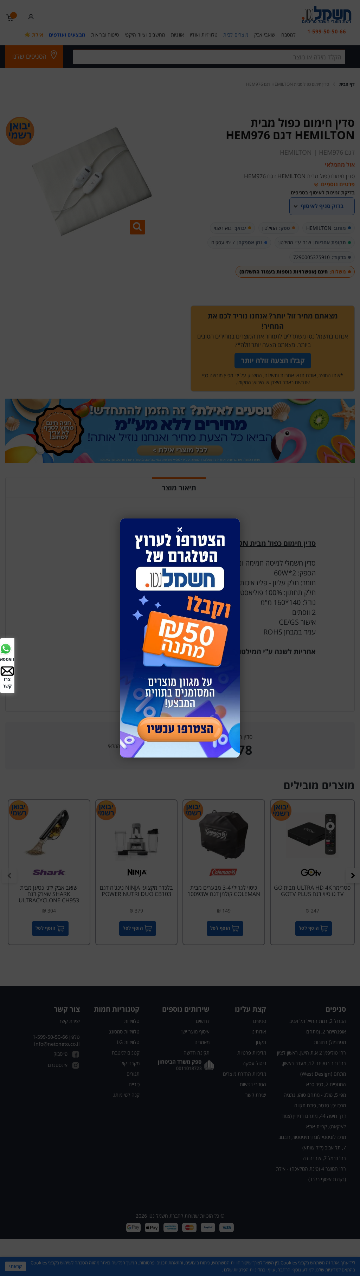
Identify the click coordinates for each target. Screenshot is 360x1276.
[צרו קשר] (7, 670)
